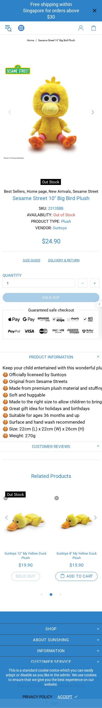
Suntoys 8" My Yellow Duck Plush (76, 555)
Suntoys (21, 27)
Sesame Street (85, 191)
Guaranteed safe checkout (51, 310)
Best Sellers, (15, 191)
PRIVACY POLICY (37, 696)
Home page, (37, 191)
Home (30, 40)
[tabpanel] (25, 540)
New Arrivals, (60, 191)
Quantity (12, 275)
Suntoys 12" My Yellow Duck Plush (25, 555)
